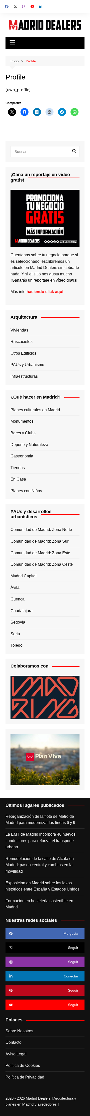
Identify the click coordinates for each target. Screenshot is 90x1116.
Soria (15, 634)
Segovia (17, 622)
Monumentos (22, 421)
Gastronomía (21, 456)
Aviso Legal (16, 1054)
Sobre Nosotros (19, 1031)
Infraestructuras (24, 376)
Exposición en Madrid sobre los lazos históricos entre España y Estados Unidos (43, 886)
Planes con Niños (26, 491)
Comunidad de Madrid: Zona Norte (41, 529)
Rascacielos (21, 341)
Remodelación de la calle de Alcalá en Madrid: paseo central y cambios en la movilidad (40, 864)
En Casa (18, 479)
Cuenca (17, 599)
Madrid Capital (23, 576)
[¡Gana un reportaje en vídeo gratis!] (45, 218)
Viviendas (19, 330)
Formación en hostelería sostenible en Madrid (39, 904)
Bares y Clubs (23, 433)
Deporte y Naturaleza (29, 445)
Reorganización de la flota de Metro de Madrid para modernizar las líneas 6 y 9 (40, 819)
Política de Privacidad (25, 1077)
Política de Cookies (23, 1065)
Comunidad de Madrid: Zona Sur (39, 541)
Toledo (16, 645)
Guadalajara (21, 611)
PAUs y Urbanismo (27, 365)
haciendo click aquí (44, 292)
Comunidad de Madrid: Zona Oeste (41, 564)
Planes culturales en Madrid (35, 410)
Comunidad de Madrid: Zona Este (40, 553)
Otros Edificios (23, 353)
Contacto (14, 1042)
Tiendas (17, 468)
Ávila (15, 587)
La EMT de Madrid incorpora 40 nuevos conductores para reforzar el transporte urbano (41, 840)
